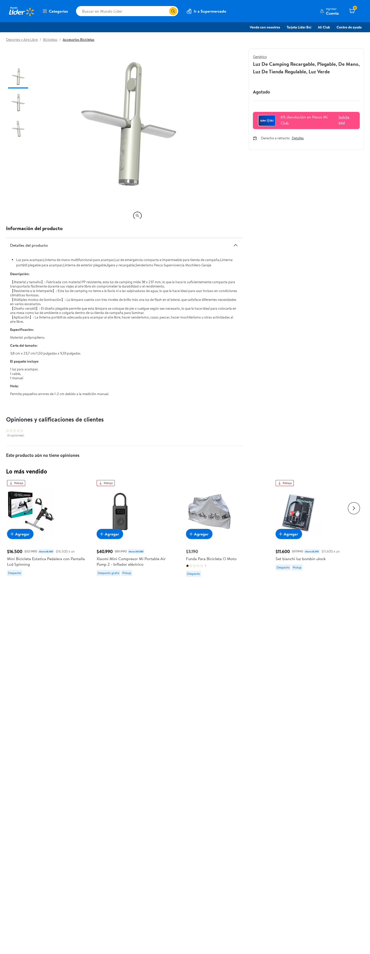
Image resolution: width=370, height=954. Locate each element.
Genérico (260, 56)
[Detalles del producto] (236, 245)
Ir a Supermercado (210, 11)
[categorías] (173, 11)
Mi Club (324, 27)
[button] (329, 11)
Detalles (298, 138)
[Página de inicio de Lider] (21, 11)
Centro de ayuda (349, 27)
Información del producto (34, 228)
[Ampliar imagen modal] (137, 216)
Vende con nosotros (265, 27)
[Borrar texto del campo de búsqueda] (165, 11)
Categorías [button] (58, 11)
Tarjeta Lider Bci (299, 27)
